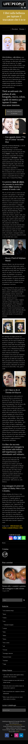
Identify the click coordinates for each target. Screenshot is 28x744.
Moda (4, 632)
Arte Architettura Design (8, 610)
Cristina (5, 549)
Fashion (4, 617)
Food (4, 621)
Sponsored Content (7, 657)
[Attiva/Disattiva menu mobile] (25, 7)
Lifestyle (5, 628)
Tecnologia (5, 660)
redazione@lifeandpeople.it (15, 724)
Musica (4, 639)
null (4, 646)
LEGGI (17, 731)
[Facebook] (15, 538)
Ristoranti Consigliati (8, 624)
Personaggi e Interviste (8, 653)
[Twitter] (19, 538)
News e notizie (6, 642)
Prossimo (21, 29)
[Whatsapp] (24, 538)
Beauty (4, 542)
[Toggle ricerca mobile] (22, 7)
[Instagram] (11, 538)
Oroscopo (5, 649)
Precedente (15, 29)
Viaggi (4, 664)
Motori (4, 635)
